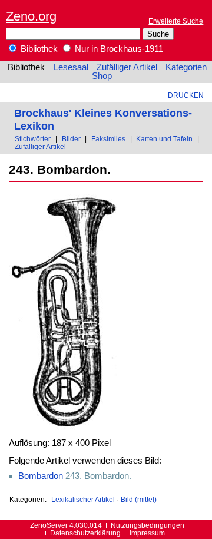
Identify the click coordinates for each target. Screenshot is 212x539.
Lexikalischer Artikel (83, 499)
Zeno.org (31, 16)
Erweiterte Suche (175, 21)
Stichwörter (33, 139)
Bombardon (40, 476)
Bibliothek (38, 49)
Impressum (147, 533)
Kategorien (186, 67)
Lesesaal (71, 67)
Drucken (186, 95)
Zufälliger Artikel (127, 67)
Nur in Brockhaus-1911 (117, 49)
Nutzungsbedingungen (147, 525)
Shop (102, 76)
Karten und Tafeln (164, 139)
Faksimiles (108, 139)
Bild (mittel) (139, 499)
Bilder (71, 139)
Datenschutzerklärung (85, 533)
